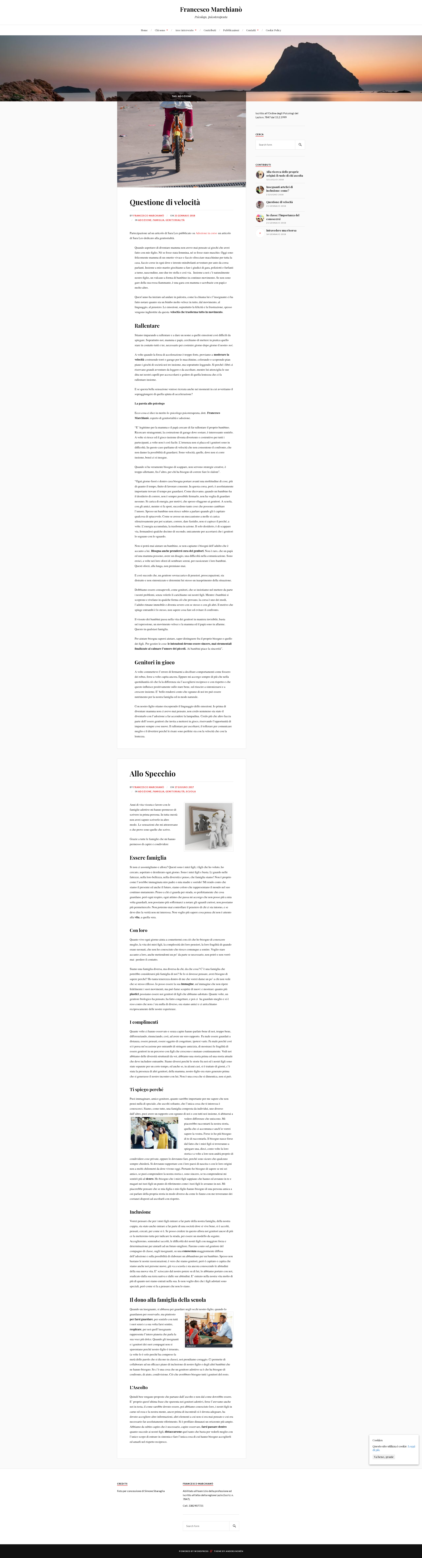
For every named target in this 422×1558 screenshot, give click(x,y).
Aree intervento (184, 30)
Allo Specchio (153, 773)
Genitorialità (175, 220)
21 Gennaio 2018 (185, 215)
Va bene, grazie (384, 1457)
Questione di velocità (165, 202)
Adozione (145, 220)
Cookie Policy (273, 30)
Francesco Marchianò (211, 9)
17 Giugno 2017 (184, 787)
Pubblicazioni (231, 30)
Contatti (251, 30)
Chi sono (160, 30)
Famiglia (158, 220)
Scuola (191, 791)
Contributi (210, 30)
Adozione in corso (206, 233)
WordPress (201, 1551)
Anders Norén (234, 1551)
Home (144, 30)
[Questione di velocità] (181, 144)
